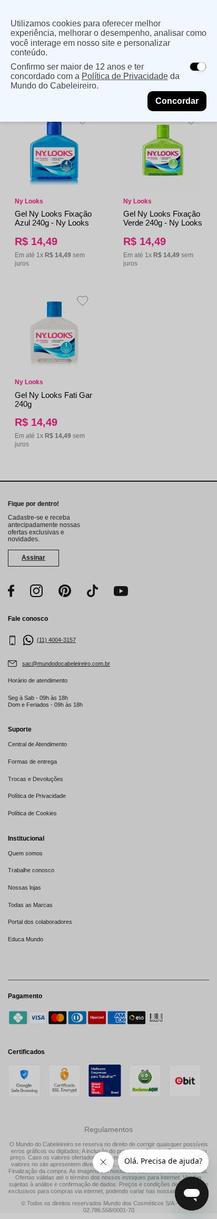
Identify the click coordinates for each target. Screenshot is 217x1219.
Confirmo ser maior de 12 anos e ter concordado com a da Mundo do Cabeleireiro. (95, 76)
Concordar (177, 100)
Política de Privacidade (125, 76)
